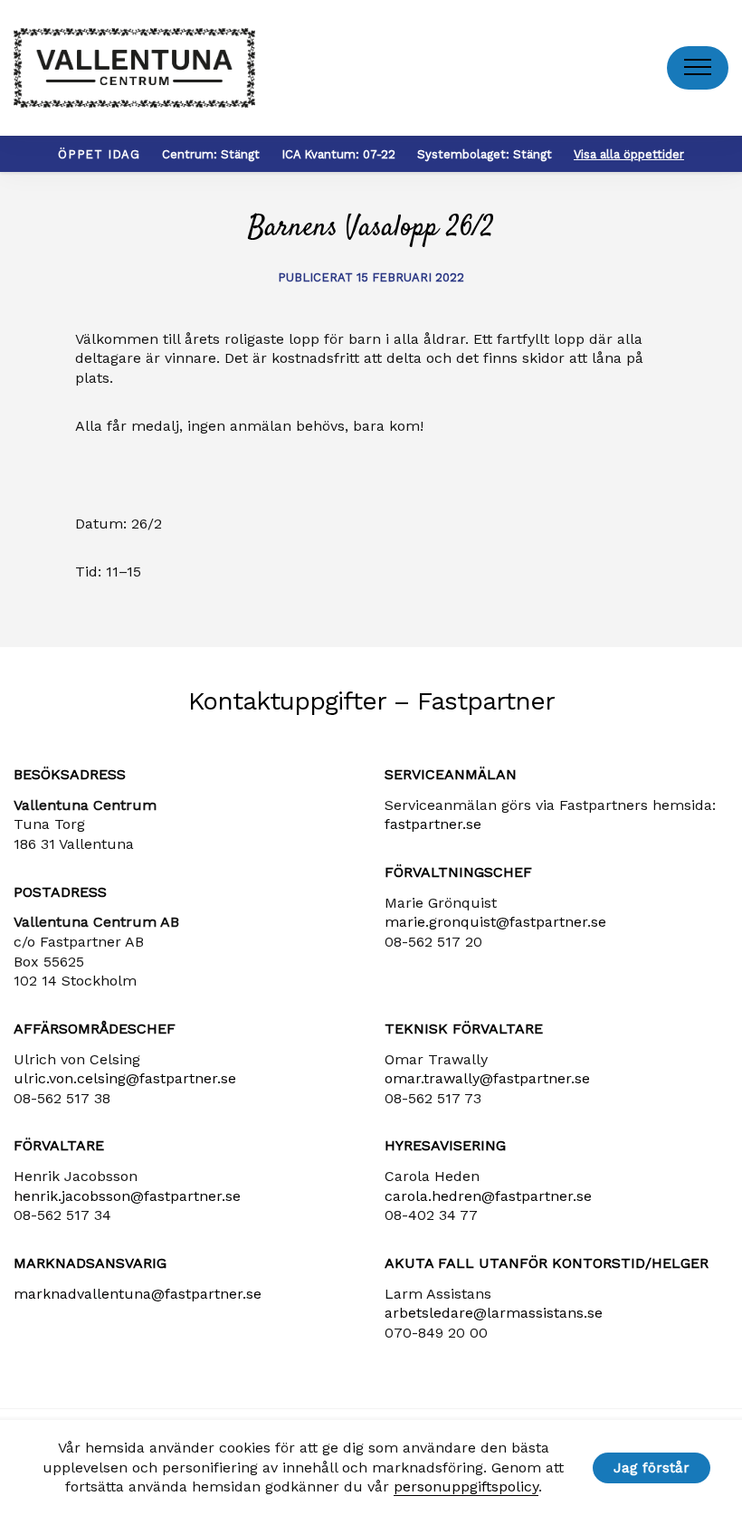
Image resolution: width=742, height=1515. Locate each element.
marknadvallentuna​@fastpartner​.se (138, 1293)
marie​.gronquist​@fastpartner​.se (495, 921)
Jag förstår (652, 1468)
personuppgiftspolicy (466, 1486)
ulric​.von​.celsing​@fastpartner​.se (125, 1078)
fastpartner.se (433, 824)
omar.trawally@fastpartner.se (487, 1078)
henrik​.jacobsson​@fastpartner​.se (127, 1196)
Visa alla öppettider (629, 154)
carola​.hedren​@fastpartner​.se (488, 1196)
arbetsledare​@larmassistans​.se (494, 1312)
